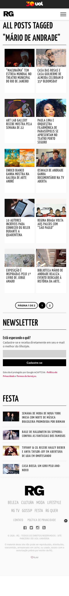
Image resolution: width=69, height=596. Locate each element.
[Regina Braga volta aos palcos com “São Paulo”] (51, 216)
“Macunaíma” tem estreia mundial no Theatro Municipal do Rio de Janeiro (19, 76)
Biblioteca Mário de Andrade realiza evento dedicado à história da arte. (50, 276)
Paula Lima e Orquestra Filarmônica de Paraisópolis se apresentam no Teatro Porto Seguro (48, 131)
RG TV (15, 511)
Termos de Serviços (26, 376)
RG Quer (52, 511)
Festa (39, 511)
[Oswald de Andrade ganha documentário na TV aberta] (51, 166)
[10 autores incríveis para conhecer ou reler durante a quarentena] (19, 216)
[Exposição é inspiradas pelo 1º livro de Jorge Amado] (19, 266)
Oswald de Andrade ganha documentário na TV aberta (51, 176)
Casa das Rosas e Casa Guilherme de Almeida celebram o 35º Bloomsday (50, 76)
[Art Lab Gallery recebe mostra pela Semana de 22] (19, 116)
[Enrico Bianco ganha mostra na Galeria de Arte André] (19, 166)
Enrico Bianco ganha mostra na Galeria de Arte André (17, 176)
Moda (40, 503)
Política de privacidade (42, 520)
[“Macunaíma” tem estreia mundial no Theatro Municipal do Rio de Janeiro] (19, 66)
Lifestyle (54, 503)
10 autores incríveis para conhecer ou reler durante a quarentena (18, 228)
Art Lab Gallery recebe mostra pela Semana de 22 (19, 124)
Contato (18, 520)
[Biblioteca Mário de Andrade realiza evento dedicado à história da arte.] (51, 266)
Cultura (27, 503)
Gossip (27, 511)
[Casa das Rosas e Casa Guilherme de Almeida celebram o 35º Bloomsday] (51, 66)
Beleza (13, 503)
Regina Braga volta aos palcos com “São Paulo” (50, 224)
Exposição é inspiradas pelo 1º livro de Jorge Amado (18, 276)
